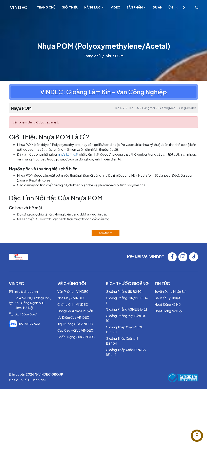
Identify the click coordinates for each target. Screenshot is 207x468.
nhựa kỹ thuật (68, 154)
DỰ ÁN (157, 7)
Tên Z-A (133, 108)
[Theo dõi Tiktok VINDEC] (193, 256)
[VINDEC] (18, 256)
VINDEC (18, 7)
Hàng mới (148, 108)
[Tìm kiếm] (196, 7)
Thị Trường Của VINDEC (75, 324)
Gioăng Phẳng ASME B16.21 (126, 309)
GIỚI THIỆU (70, 7)
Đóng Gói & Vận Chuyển (75, 311)
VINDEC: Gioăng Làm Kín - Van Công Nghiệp (103, 92)
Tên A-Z (119, 108)
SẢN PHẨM (135, 7)
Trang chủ (92, 55)
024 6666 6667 (26, 314)
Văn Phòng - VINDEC (73, 291)
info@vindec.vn (26, 291)
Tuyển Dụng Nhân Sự (170, 291)
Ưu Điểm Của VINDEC (73, 317)
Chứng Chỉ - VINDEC (72, 304)
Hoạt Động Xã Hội (167, 304)
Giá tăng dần (166, 108)
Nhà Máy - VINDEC (71, 298)
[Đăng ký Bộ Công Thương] (183, 377)
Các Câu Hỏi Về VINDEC (75, 330)
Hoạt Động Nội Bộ (168, 311)
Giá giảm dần (187, 108)
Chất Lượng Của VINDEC (76, 337)
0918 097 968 (29, 324)
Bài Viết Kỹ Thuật (167, 298)
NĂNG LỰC (92, 7)
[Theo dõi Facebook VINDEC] (172, 256)
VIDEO (115, 7)
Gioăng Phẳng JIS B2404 (125, 291)
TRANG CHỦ (46, 7)
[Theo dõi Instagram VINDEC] (182, 256)
